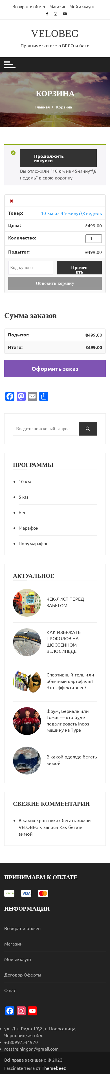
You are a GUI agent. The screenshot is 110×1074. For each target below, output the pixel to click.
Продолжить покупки (49, 158)
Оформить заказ (55, 368)
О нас (10, 990)
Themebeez (54, 1068)
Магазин (58, 6)
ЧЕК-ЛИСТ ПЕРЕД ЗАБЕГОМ (65, 602)
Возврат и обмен (29, 6)
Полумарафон (34, 543)
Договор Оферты (22, 974)
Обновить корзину (55, 283)
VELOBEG (55, 33)
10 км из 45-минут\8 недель (71, 213)
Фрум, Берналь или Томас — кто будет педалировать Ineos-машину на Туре (69, 720)
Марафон (28, 528)
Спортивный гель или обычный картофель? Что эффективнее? (70, 681)
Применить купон (79, 269)
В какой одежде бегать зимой (72, 759)
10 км (25, 481)
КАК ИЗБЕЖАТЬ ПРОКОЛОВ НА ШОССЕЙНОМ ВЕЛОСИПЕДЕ (64, 641)
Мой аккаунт (82, 6)
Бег (22, 512)
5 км (23, 497)
